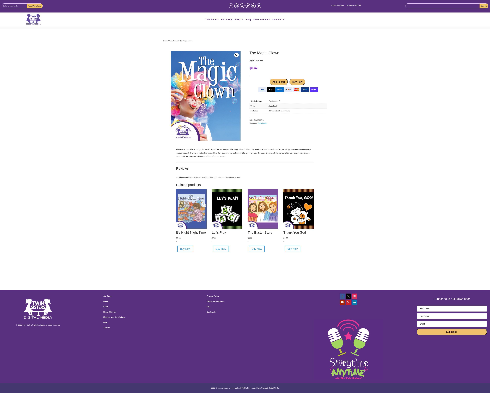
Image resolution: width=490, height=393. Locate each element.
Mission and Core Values (114, 317)
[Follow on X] (242, 5)
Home (165, 41)
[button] (236, 55)
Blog (248, 19)
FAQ (208, 307)
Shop (237, 19)
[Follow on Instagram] (236, 5)
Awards (106, 328)
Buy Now (297, 81)
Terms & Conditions (215, 301)
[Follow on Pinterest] (248, 5)
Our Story (226, 19)
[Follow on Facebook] (231, 5)
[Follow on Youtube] (253, 5)
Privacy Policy (213, 296)
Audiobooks (173, 41)
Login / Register (337, 5)
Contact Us (278, 19)
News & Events (261, 19)
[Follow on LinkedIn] (259, 5)
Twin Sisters (212, 19)
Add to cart (278, 81)
